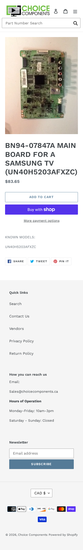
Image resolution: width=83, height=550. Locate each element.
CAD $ (40, 493)
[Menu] (75, 11)
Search (15, 304)
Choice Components (32, 534)
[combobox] (41, 23)
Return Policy (21, 353)
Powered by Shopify (63, 534)
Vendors (16, 328)
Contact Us (19, 316)
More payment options (41, 220)
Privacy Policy (21, 341)
